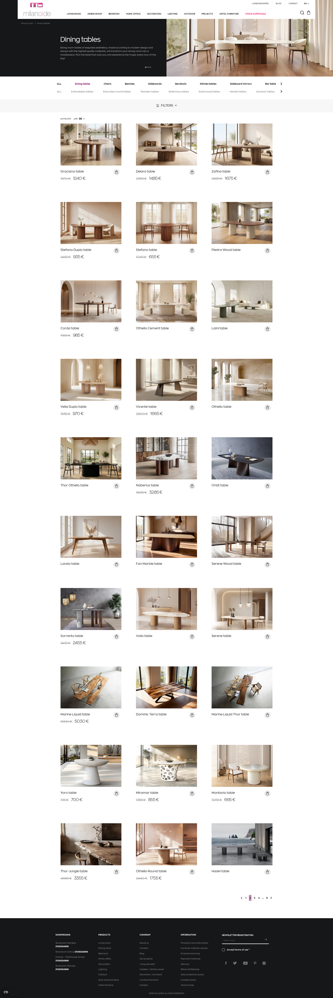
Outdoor (102, 975)
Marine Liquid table (75, 714)
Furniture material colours (194, 948)
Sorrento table (72, 635)
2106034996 (62, 946)
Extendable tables (82, 91)
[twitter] (235, 963)
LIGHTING (172, 14)
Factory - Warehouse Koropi (70, 957)
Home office (104, 959)
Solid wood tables (209, 91)
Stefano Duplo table (76, 249)
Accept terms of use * (238, 950)
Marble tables (238, 91)
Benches (130, 84)
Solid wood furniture (108, 980)
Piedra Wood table (226, 249)
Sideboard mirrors (241, 84)
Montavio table (223, 792)
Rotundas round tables (117, 91)
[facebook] (226, 963)
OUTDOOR (189, 14)
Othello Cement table (152, 328)
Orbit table (220, 485)
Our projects (146, 959)
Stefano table (146, 249)
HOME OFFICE (133, 14)
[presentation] (148, 67)
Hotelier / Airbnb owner (152, 969)
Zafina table (221, 171)
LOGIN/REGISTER (260, 4)
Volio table (144, 635)
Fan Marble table (149, 563)
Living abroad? (147, 964)
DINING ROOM (95, 14)
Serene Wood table (226, 563)
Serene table (221, 635)
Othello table (221, 406)
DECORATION (154, 14)
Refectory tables (179, 91)
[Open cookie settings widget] (12, 992)
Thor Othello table (74, 485)
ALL (59, 84)
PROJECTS (207, 14)
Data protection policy (192, 975)
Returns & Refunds (190, 969)
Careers (144, 985)
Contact (144, 948)
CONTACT (293, 4)
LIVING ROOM (74, 14)
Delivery (185, 964)
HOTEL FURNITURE (229, 14)
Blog (142, 954)
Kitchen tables (208, 84)
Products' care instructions (194, 943)
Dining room (27, 23)
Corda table (70, 328)
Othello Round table (151, 871)
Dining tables (82, 84)
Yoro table (68, 792)
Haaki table (220, 871)
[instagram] (264, 963)
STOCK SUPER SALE (255, 14)
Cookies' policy (188, 980)
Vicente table (146, 406)
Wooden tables (149, 91)
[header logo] (37, 9)
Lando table (70, 563)
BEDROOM (114, 14)
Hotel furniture (105, 985)
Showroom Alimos (65, 952)
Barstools (180, 84)
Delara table (145, 171)
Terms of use (187, 985)
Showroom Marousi (65, 966)
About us (144, 943)
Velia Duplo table (73, 406)
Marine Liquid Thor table (230, 714)
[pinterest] (255, 963)
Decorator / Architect (151, 975)
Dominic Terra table (151, 714)
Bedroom (103, 954)
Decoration (104, 964)
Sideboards (155, 84)
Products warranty (190, 954)
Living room (104, 943)
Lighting (102, 969)
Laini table (220, 328)
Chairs (107, 84)
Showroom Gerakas (66, 943)
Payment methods (190, 959)
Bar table (270, 84)
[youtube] (245, 963)
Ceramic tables (265, 91)
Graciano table (72, 171)
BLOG (278, 4)
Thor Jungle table (74, 871)
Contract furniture (149, 980)
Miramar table (147, 792)
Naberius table (147, 485)
